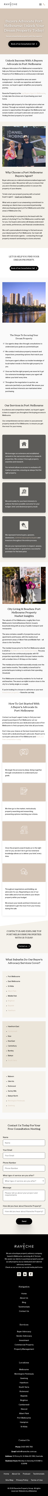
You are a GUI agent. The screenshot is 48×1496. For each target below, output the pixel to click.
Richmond (24, 1391)
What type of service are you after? (18, 1175)
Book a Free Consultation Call (23, 44)
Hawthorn (11, 1010)
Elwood (24, 1409)
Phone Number (9, 1163)
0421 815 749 (27, 1447)
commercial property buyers (26, 538)
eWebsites (32, 1491)
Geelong (11, 1105)
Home (24, 1294)
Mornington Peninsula (16, 1101)
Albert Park (12, 991)
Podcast (26, 1474)
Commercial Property (24, 1345)
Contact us (22, 946)
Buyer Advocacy (24, 1331)
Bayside (11, 1006)
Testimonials (24, 1307)
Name (5, 1137)
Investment (24, 1340)
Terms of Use (37, 1480)
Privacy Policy (22, 1480)
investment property (10, 692)
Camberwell (12, 1031)
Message (7, 1188)
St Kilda (24, 1427)
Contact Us (24, 1311)
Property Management (24, 1349)
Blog (24, 1302)
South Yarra (12, 1060)
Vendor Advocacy (24, 1336)
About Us (24, 1298)
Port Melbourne (24, 1418)
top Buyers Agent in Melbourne (33, 93)
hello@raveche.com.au (26, 1451)
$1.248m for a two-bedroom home (23, 651)
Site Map (9, 1480)
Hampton (24, 1422)
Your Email (7, 1150)
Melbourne (24, 1369)
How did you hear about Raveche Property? (22, 1206)
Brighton (11, 1001)
